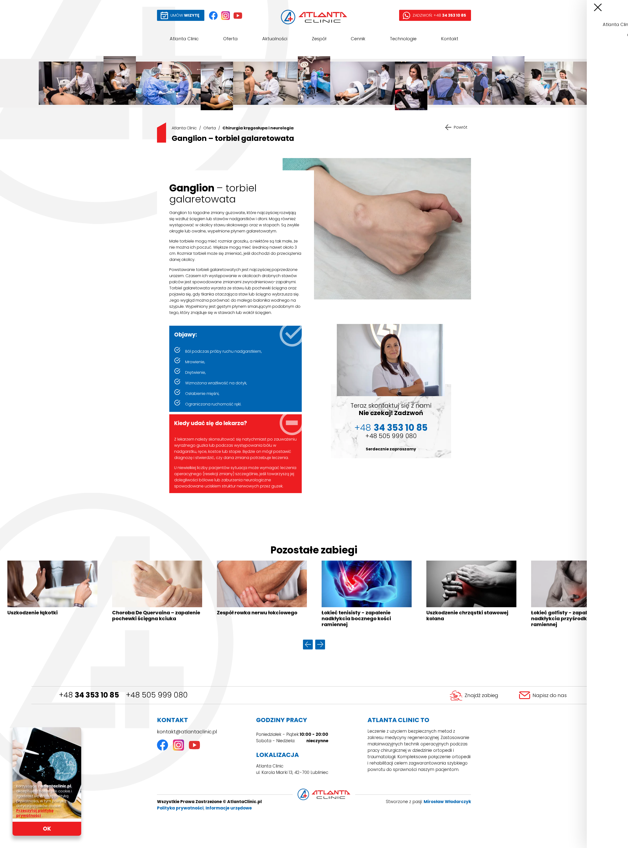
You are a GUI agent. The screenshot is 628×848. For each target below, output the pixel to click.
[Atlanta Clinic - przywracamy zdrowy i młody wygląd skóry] (411, 83)
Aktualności (274, 39)
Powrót (460, 127)
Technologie (403, 39)
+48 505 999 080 (391, 436)
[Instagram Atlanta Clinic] (225, 15)
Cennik (358, 39)
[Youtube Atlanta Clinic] (238, 15)
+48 (391, 427)
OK (47, 829)
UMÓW (184, 15)
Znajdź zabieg (481, 695)
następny (320, 644)
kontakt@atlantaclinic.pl (187, 731)
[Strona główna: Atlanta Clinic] (314, 17)
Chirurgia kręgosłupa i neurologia (258, 128)
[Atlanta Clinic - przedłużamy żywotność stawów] (314, 83)
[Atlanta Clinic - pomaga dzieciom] (556, 83)
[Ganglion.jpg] (377, 228)
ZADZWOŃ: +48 (439, 15)
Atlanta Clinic (184, 39)
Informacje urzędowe (229, 808)
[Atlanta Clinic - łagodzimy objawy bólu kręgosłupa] (71, 83)
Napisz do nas (550, 695)
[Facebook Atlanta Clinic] (213, 15)
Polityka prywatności (180, 808)
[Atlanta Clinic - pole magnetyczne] (362, 83)
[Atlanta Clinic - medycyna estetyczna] (120, 83)
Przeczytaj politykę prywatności (34, 813)
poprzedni (308, 644)
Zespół (319, 39)
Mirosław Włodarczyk (447, 802)
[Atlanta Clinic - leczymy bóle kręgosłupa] (459, 83)
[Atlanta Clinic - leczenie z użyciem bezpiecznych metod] (217, 83)
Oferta (230, 39)
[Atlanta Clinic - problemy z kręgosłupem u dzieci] (265, 83)
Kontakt (449, 39)
